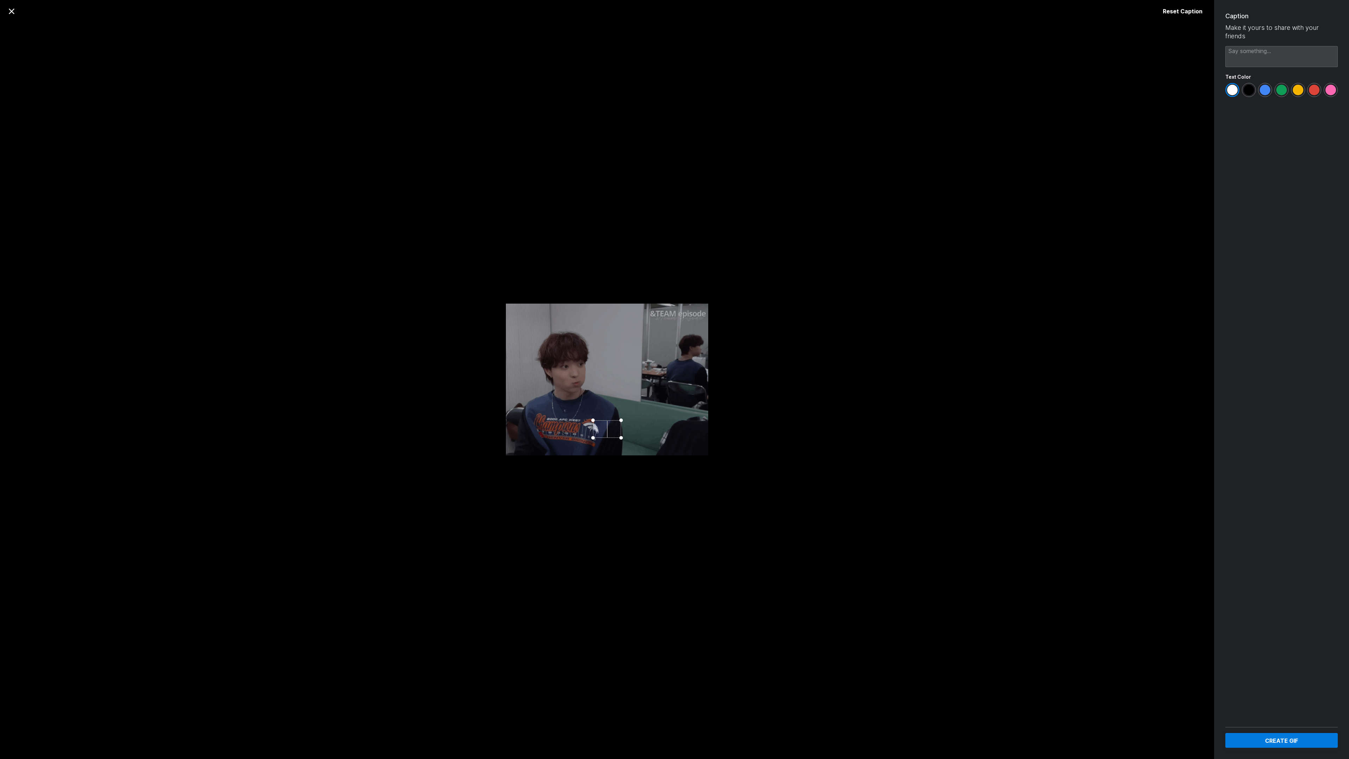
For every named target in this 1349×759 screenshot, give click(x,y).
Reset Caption (1183, 11)
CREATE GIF (1281, 740)
